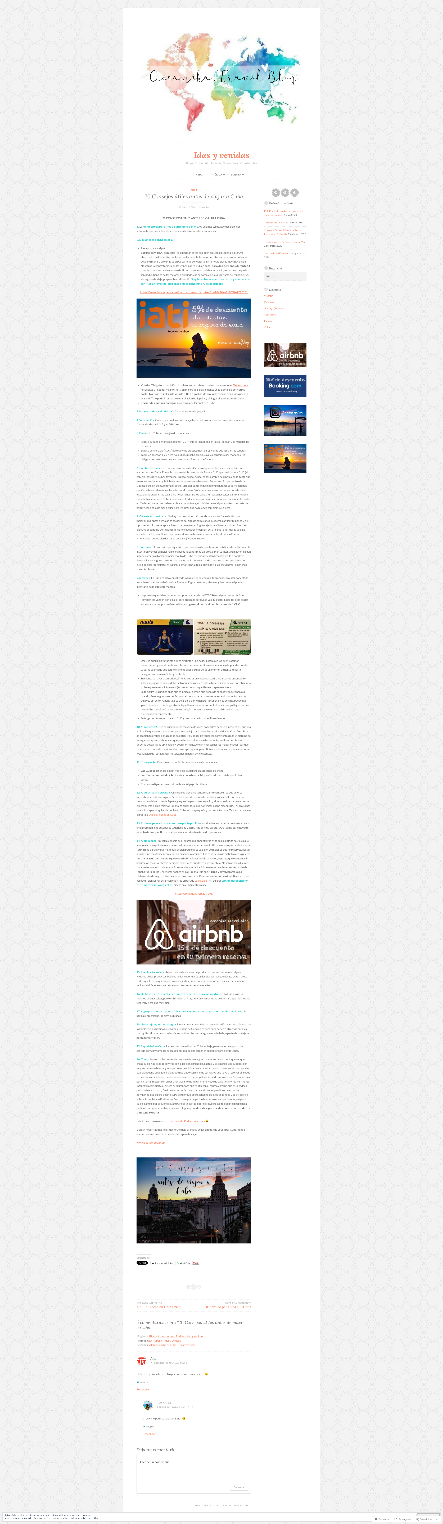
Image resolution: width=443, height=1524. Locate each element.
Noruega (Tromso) (274, 308)
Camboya (269, 302)
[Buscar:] (285, 276)
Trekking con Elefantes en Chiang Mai (284, 241)
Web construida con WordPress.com (221, 1505)
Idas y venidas (221, 155)
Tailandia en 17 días (274, 222)
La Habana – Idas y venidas (165, 1340)
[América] (285, 192)
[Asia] (276, 192)
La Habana (201, 880)
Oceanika (204, 207)
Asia (199, 174)
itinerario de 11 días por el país (187, 1120)
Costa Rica (270, 314)
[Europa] (294, 192)
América (216, 174)
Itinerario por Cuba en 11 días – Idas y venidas (176, 1336)
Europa (236, 174)
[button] (165, 637)
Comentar (239, 1487)
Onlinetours (240, 385)
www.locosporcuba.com (151, 1142)
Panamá (268, 320)
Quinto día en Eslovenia (277, 253)
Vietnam (268, 295)
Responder (143, 1389)
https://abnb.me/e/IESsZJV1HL (194, 893)
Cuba (193, 190)
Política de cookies (89, 1518)
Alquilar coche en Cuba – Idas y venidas (172, 1344)
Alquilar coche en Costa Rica (158, 1305)
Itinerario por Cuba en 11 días (228, 1305)
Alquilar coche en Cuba (162, 814)
